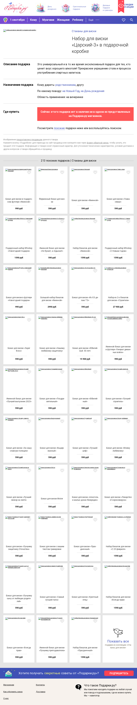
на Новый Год (71, 91)
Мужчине (48, 19)
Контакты (40, 685)
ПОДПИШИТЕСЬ (119, 673)
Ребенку (77, 19)
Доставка (40, 692)
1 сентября (17, 19)
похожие (59, 128)
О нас (6, 698)
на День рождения (92, 91)
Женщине (63, 19)
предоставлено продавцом (29, 139)
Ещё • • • (94, 20)
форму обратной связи (97, 143)
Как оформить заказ (13, 692)
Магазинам (8, 685)
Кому (33, 19)
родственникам (65, 84)
